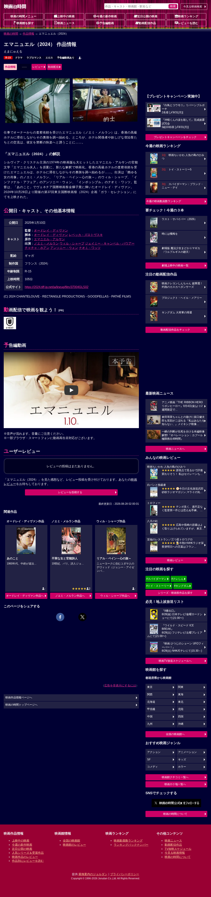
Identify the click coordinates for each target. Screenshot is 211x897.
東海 (180, 694)
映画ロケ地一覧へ (175, 784)
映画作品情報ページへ (18, 697)
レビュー (37, 66)
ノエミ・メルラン (46, 243)
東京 (149, 687)
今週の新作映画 (107, 16)
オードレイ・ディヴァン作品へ (25, 595)
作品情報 (28, 33)
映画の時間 (11, 33)
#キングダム (181, 585)
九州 (149, 724)
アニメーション (187, 752)
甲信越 (151, 709)
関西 (149, 694)
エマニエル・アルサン (49, 239)
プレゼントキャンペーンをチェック (175, 137)
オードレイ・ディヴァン (51, 230)
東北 (180, 701)
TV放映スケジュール (178, 848)
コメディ (152, 766)
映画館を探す (25, 23)
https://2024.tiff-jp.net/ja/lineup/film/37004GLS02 (56, 287)
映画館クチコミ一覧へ (175, 777)
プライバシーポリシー (124, 874)
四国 (180, 716)
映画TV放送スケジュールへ (175, 660)
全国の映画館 (71, 840)
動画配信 (53, 66)
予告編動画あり (65, 57)
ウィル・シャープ (72, 243)
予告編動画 (107, 23)
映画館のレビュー (74, 844)
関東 (180, 687)
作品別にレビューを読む (28, 860)
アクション (154, 752)
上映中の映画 (66, 16)
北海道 (151, 701)
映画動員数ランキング (128, 840)
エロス (49, 57)
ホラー (182, 766)
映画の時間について (175, 813)
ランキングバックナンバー (131, 844)
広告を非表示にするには (120, 685)
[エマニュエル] (10, 323)
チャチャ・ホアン (37, 247)
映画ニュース (66, 23)
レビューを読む (188, 23)
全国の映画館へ (175, 734)
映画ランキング (188, 16)
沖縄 (180, 724)
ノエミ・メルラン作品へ (70, 595)
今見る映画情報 (175, 852)
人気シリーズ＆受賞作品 (28, 852)
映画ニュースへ (175, 448)
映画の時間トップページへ (21, 704)
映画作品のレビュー (25, 856)
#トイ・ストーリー (157, 585)
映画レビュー (175, 560)
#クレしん (177, 578)
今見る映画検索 (192, 6)
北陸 (180, 709)
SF (149, 759)
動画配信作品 (147, 23)
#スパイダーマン (156, 578)
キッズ (182, 759)
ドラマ (18, 57)
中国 (149, 716)
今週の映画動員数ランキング (163, 201)
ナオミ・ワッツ (90, 247)
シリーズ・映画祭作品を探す (175, 592)
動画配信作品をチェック (175, 329)
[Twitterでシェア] (82, 617)
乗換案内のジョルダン (93, 874)
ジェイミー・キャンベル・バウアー (110, 243)
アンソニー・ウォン (64, 247)
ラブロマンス (34, 57)
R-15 (8, 57)
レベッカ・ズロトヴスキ (86, 235)
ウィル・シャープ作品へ (115, 595)
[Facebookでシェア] (60, 617)
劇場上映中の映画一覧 (175, 265)
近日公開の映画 (147, 16)
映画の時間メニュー (23, 16)
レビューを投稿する (70, 492)
